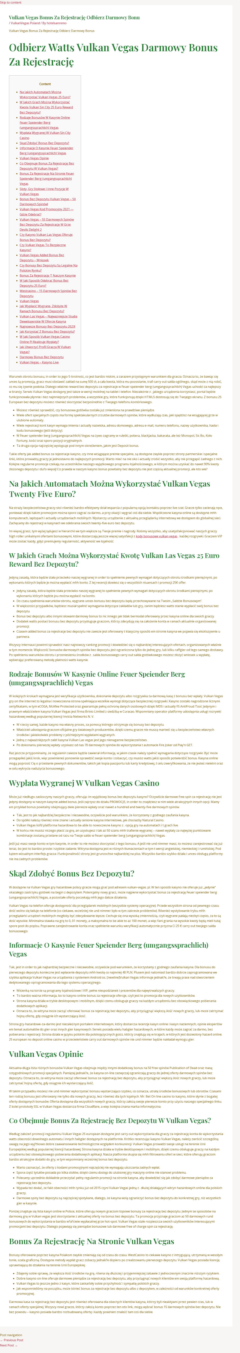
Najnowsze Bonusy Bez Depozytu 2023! (47, 326)
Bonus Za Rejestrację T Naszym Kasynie (48, 275)
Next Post (9, 1345)
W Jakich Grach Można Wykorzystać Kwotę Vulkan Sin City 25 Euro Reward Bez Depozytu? (46, 107)
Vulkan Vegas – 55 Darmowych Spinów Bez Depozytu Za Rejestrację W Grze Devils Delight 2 (47, 224)
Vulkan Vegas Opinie (34, 158)
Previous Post (11, 1340)
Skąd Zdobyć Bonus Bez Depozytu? (44, 143)
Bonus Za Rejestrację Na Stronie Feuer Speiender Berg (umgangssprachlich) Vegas (47, 178)
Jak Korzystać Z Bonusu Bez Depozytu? (47, 331)
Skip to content (10, 2)
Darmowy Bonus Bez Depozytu (42, 357)
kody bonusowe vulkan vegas (156, 536)
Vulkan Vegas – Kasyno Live (39, 362)
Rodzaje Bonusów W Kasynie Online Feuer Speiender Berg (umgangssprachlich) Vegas (45, 122)
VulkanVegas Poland (25, 23)
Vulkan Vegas (29, 301)
